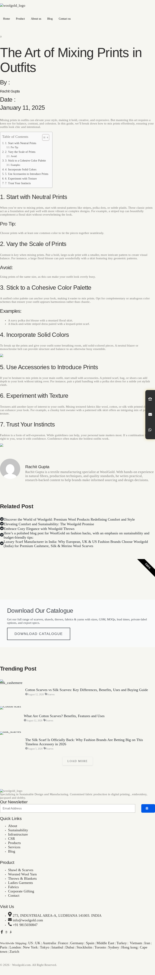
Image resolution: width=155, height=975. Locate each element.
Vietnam (136, 943)
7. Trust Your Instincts (18, 183)
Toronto (100, 947)
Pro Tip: (14, 147)
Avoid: (14, 156)
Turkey (121, 943)
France (63, 943)
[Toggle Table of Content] (43, 137)
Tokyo (44, 947)
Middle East (105, 943)
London (15, 947)
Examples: (15, 165)
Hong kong (129, 947)
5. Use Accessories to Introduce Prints (26, 173)
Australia (49, 943)
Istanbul (57, 947)
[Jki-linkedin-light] (15, 932)
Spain (90, 943)
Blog (50, 18)
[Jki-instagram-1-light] (11, 932)
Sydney (113, 947)
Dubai (69, 947)
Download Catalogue (39, 634)
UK (37, 943)
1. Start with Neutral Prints (20, 143)
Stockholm (84, 947)
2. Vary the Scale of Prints (20, 151)
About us (36, 18)
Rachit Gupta (10, 91)
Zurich (14, 951)
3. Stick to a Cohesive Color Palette (25, 160)
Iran (147, 943)
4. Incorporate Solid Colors (20, 169)
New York (30, 947)
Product (20, 18)
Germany (77, 943)
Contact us (65, 18)
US (30, 943)
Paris (3, 947)
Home (6, 18)
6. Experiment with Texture (21, 178)
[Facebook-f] (2, 932)
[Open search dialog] (1, 36)
